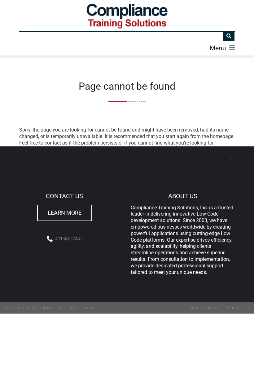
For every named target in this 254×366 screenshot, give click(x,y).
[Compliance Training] (127, 16)
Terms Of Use (238, 308)
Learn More (64, 213)
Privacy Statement (206, 308)
